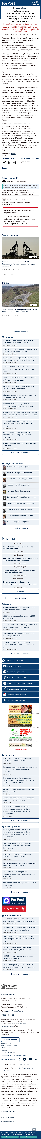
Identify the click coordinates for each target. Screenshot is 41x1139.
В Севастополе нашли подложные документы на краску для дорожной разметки (17, 434)
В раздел (20, 591)
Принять (29, 1137)
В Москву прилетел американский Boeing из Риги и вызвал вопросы (19, 379)
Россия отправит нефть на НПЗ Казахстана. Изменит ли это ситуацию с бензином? (19, 264)
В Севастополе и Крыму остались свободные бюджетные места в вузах (18, 405)
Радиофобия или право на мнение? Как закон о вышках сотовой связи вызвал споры (18, 423)
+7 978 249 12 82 (7, 1015)
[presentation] (5, 274)
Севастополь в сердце (16, 677)
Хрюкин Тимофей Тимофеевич (19, 473)
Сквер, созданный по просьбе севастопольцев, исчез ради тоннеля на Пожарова (19, 874)
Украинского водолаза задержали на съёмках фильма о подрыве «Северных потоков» (18, 644)
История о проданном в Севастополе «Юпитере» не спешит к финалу (18, 341)
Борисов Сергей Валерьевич (18, 521)
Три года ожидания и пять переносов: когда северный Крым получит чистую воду (18, 938)
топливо (34, 257)
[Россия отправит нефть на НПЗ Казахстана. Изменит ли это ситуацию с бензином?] (20, 238)
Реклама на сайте (8, 994)
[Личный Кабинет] (32, 2)
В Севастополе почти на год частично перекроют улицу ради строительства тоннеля (18, 368)
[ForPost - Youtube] (30, 1060)
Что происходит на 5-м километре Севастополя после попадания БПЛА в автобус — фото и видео (18, 780)
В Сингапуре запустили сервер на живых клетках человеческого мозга (19, 396)
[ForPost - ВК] (24, 1060)
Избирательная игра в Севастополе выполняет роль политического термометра (20, 583)
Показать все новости (20, 453)
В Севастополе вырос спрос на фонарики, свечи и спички (19, 444)
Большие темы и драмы (17, 689)
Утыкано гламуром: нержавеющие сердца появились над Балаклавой (19, 571)
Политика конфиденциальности (24, 1134)
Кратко (4, 1050)
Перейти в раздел (20, 528)
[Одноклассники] (9, 162)
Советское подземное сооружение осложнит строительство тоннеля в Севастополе (17, 845)
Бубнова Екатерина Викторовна (20, 515)
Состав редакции (8, 1052)
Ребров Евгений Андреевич (18, 485)
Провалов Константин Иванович (20, 503)
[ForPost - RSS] (19, 1060)
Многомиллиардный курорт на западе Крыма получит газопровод (18, 387)
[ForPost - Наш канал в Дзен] (39, 1060)
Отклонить (10, 1137)
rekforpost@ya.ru (8, 1122)
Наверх (34, 1130)
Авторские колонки (9, 1045)
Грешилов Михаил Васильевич (19, 509)
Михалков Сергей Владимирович (20, 479)
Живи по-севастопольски (17, 695)
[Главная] (8, 3)
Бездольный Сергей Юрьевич (19, 467)
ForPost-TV (5, 1048)
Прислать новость (20, 331)
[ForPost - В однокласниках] (35, 1060)
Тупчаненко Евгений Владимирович (21, 497)
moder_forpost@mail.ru (15, 1011)
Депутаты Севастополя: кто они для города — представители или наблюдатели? (20, 559)
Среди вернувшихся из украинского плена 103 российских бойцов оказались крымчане (20, 769)
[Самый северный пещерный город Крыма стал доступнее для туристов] (20, 285)
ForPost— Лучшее (23, 1064)
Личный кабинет (21, 598)
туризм (34, 305)
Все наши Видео (14, 666)
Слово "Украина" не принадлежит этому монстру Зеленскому (18, 547)
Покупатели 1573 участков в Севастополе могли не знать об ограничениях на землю (20, 413)
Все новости (6, 1043)
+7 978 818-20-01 (7, 1118)
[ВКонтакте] (4, 162)
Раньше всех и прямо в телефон (20, 683)
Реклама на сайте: (8, 1111)
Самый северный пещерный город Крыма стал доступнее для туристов (19, 311)
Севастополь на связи (14, 660)
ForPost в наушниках (16, 700)
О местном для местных (17, 672)
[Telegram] (14, 162)
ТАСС (13, 154)
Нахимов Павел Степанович (18, 491)
